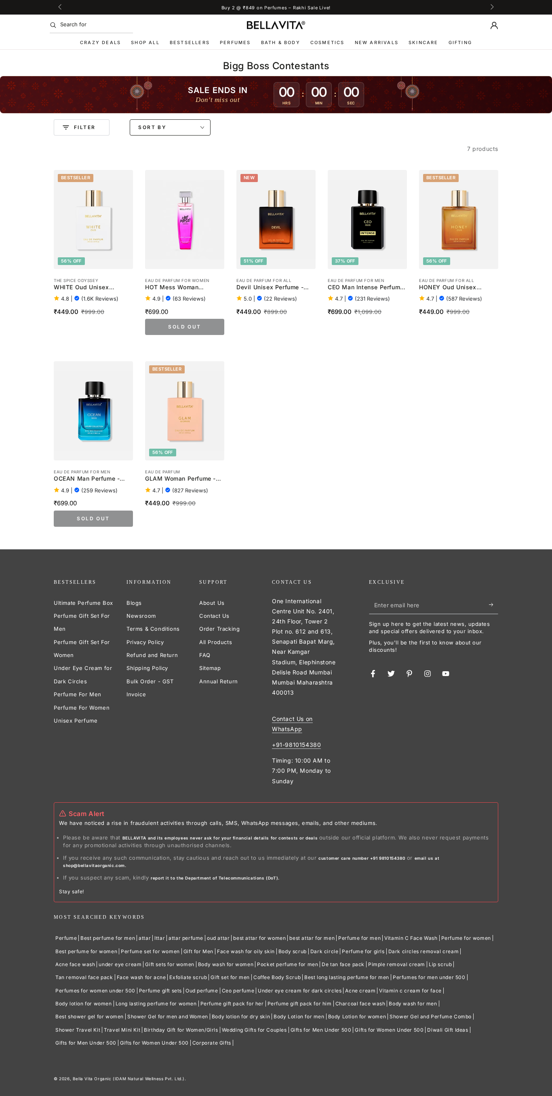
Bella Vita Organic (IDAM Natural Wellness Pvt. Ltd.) (129, 1078)
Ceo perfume (238, 991)
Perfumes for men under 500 (429, 977)
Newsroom (141, 616)
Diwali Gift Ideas (447, 1030)
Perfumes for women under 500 (95, 991)
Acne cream (360, 991)
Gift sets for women (169, 964)
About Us (212, 603)
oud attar (218, 938)
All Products (215, 642)
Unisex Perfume (75, 720)
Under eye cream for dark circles (299, 991)
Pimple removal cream (396, 964)
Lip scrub (440, 964)
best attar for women (259, 938)
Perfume (66, 938)
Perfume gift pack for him (300, 1004)
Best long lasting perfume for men (346, 977)
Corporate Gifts (211, 1043)
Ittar (159, 938)
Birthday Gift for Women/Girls (181, 1030)
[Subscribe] (493, 605)
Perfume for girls (363, 951)
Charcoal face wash (360, 1004)
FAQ (205, 655)
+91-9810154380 (296, 744)
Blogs (134, 603)
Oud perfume (201, 991)
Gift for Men (198, 951)
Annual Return (218, 681)
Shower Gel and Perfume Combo (431, 1016)
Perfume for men (359, 938)
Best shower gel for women (89, 1016)
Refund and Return (152, 655)
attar (145, 938)
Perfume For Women (82, 707)
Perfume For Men (77, 694)
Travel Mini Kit (122, 1030)
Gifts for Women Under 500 (389, 1030)
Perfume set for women (150, 951)
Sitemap (210, 668)
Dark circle (324, 951)
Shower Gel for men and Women (167, 1016)
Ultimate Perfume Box (83, 603)
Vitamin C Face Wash (410, 938)
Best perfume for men (107, 938)
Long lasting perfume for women (156, 1004)
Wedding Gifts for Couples (254, 1030)
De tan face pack (343, 964)
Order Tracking (219, 628)
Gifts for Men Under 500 (321, 1030)
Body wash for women (225, 964)
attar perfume (186, 938)
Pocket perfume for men (287, 964)
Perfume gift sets (160, 991)
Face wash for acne (141, 977)
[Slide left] (60, 7)
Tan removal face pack (84, 977)
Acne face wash (75, 964)
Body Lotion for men (299, 1016)
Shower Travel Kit (77, 1030)
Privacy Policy (145, 642)
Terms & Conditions (153, 628)
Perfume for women (466, 938)
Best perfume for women (86, 951)
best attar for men (312, 938)
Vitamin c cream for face (410, 991)
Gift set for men (230, 977)
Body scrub (292, 951)
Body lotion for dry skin (241, 1016)
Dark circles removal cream (423, 951)
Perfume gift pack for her (232, 1004)
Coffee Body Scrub (277, 977)
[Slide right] (491, 7)
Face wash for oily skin (246, 951)
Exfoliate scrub (188, 977)
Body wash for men (413, 1004)
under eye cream (120, 964)
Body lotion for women (83, 1004)
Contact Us (214, 616)
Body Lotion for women (357, 1016)
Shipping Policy (147, 668)
